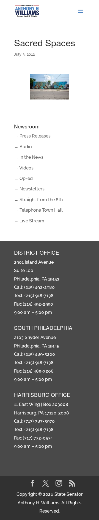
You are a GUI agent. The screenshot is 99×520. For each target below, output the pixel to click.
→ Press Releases (32, 136)
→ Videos (24, 168)
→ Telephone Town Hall (38, 210)
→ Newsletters (29, 189)
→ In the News (28, 157)
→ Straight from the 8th (38, 199)
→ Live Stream (29, 220)
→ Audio (23, 146)
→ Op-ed (23, 178)
